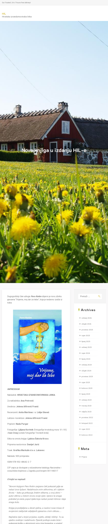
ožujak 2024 (86, 371)
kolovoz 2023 (87, 388)
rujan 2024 (86, 353)
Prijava (84, 457)
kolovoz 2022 (87, 435)
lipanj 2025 (86, 341)
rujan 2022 (86, 429)
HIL (4, 13)
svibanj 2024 (87, 365)
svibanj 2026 (87, 318)
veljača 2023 (87, 412)
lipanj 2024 (86, 359)
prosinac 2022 (87, 417)
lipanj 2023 (86, 394)
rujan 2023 (86, 382)
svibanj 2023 (87, 400)
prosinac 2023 (87, 376)
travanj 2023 (87, 406)
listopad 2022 (87, 423)
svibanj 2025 (87, 347)
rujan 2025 (86, 335)
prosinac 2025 (87, 330)
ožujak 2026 (86, 324)
